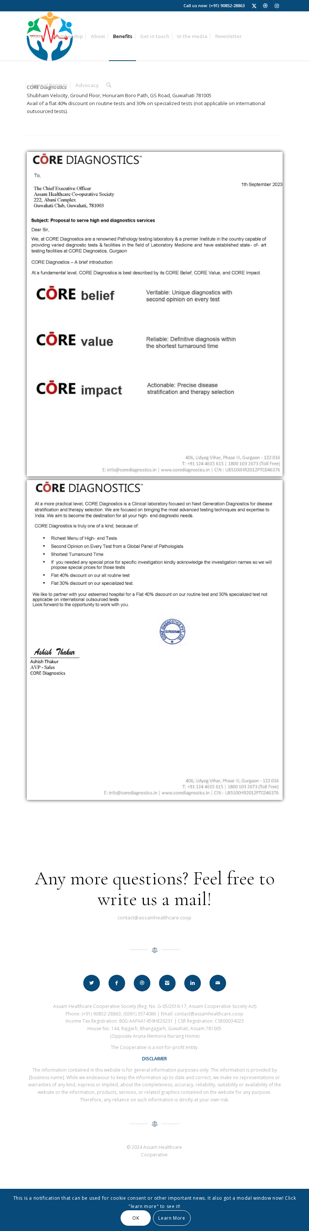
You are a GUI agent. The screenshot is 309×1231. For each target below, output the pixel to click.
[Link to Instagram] (277, 5)
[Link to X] (254, 5)
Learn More (171, 1218)
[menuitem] (38, 36)
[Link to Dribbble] (265, 5)
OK (135, 1218)
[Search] (108, 85)
